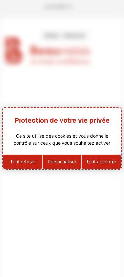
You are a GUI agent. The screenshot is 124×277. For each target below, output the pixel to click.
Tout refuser (23, 161)
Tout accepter (101, 161)
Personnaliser (62, 161)
